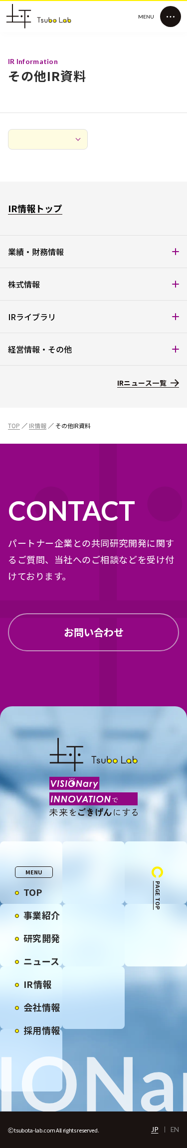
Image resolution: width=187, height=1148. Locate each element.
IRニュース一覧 (142, 383)
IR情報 (37, 425)
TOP (14, 425)
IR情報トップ (35, 208)
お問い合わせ (94, 632)
